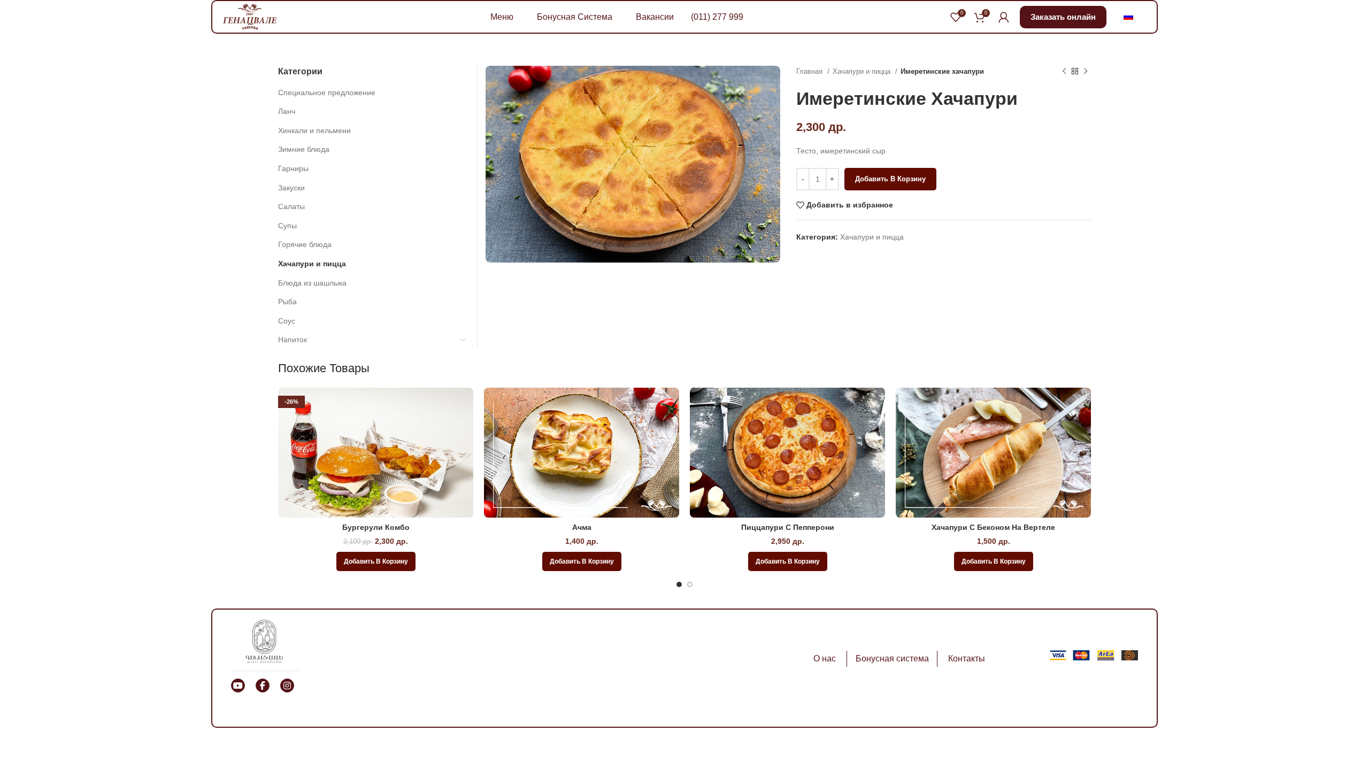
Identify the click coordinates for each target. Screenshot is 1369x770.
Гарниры (293, 168)
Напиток (292, 339)
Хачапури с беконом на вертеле (993, 527)
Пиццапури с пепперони (787, 527)
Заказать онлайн (1063, 16)
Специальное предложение (326, 92)
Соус (286, 321)
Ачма (581, 527)
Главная (810, 71)
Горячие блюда (305, 244)
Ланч (286, 111)
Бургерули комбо (376, 527)
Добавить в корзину (890, 179)
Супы (287, 225)
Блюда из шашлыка (312, 283)
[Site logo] (249, 16)
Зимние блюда (303, 149)
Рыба (287, 301)
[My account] (1003, 17)
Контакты (966, 658)
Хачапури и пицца (863, 71)
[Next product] (1085, 71)
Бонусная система (892, 658)
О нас (824, 658)
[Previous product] (1064, 71)
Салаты (291, 206)
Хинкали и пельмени (314, 130)
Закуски (291, 187)
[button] (376, 561)
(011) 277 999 (717, 16)
